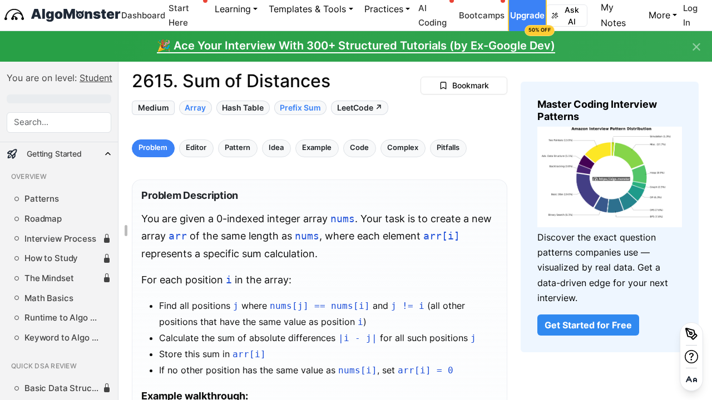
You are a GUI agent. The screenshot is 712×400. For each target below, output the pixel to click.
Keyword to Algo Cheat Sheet (63, 338)
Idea (276, 148)
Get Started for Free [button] (588, 325)
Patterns (41, 199)
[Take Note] (691, 334)
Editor (196, 148)
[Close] (696, 47)
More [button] (659, 15)
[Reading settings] (691, 379)
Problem (153, 148)
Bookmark (470, 85)
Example (317, 148)
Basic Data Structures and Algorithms (63, 388)
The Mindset (48, 278)
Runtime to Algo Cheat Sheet (63, 318)
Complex (403, 148)
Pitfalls (448, 148)
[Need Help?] (691, 357)
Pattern (238, 148)
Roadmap (43, 219)
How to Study (51, 258)
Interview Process (60, 239)
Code (359, 148)
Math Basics (48, 298)
